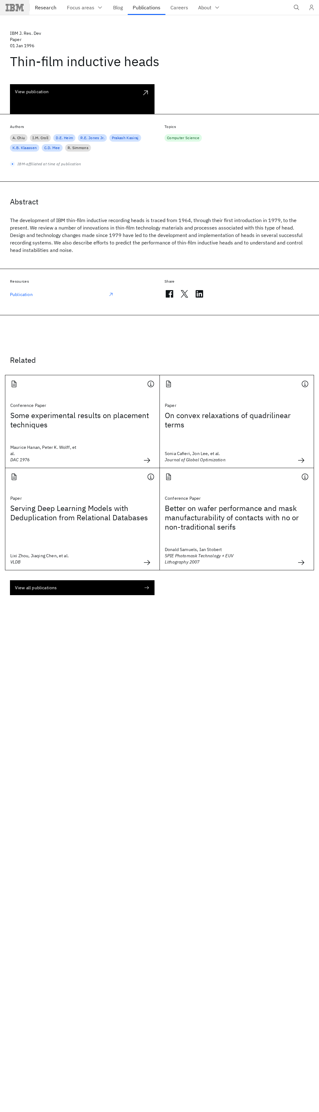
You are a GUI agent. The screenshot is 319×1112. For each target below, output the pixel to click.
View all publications (36, 587)
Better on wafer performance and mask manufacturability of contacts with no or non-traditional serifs (232, 517)
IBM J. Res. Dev (25, 33)
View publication (32, 91)
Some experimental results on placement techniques (79, 420)
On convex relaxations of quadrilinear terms (228, 420)
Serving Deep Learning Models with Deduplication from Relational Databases (79, 513)
